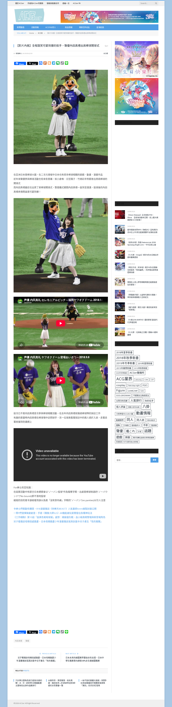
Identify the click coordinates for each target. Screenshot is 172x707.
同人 (130, 419)
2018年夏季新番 (124, 352)
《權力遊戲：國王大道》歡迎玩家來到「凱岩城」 (142, 308)
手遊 (145, 425)
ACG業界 (124, 379)
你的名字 (149, 400)
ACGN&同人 (50, 27)
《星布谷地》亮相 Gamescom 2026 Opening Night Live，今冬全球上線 (141, 243)
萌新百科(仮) (84, 27)
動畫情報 (143, 413)
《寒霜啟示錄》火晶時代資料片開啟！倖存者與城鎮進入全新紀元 (142, 295)
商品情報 (68, 27)
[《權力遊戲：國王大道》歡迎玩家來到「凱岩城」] (120, 306)
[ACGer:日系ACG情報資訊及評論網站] (29, 15)
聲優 (27, 641)
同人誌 (140, 420)
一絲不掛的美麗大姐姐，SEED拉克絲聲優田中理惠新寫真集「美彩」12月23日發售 (93, 683)
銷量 (127, 437)
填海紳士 (19, 53)
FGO (145, 385)
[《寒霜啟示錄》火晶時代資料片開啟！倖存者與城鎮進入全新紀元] (120, 294)
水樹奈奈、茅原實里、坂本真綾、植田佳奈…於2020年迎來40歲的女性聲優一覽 (61, 683)
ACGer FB (76, 3)
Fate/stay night (134, 385)
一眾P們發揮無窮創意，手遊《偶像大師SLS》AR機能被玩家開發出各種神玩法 (53, 513)
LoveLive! (132, 390)
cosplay (120, 385)
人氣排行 (136, 400)
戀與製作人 (136, 425)
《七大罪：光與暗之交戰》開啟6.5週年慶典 (142, 333)
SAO (142, 391)
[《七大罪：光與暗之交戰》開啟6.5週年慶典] (120, 331)
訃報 (139, 432)
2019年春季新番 (123, 368)
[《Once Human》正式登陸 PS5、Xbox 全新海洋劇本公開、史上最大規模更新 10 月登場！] (120, 214)
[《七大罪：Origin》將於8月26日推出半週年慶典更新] (120, 254)
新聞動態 (20, 27)
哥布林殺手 (151, 420)
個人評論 (120, 406)
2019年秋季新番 (140, 368)
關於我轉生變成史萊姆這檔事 (143, 437)
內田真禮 (18, 641)
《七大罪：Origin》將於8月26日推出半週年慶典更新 (142, 256)
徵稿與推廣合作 (53, 3)
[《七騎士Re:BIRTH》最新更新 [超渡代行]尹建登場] (120, 319)
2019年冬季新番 (125, 363)
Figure (120, 390)
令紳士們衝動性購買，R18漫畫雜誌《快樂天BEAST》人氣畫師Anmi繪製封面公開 (55, 508)
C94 (146, 379)
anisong (138, 380)
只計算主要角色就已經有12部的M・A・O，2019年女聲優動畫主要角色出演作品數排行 (28, 683)
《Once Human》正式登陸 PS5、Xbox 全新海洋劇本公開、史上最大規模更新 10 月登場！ (142, 217)
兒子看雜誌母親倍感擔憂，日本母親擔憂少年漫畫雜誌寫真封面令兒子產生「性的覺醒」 (58, 521)
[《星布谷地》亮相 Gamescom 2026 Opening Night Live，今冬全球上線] (120, 241)
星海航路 (100, 27)
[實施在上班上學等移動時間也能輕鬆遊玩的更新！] (120, 281)
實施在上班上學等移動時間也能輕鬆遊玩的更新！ (142, 283)
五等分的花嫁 (121, 401)
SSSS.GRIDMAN (123, 395)
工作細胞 (126, 425)
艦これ (130, 431)
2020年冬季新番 (121, 373)
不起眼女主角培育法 (141, 395)
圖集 (118, 425)
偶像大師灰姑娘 (133, 407)
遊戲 (119, 437)
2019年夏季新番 (145, 363)
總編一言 (65, 3)
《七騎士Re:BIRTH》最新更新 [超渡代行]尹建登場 (142, 320)
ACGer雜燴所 (137, 372)
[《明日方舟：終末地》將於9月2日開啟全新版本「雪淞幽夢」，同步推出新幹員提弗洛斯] (120, 267)
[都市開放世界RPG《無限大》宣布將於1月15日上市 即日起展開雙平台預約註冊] (120, 229)
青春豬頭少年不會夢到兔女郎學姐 (127, 442)
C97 (152, 379)
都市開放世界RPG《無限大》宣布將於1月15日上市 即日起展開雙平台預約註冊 (142, 230)
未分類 (105, 53)
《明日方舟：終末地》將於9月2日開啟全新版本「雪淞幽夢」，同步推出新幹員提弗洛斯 (142, 269)
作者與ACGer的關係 (35, 3)
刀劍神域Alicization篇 (124, 414)
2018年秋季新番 (127, 358)
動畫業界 (120, 420)
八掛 (146, 406)
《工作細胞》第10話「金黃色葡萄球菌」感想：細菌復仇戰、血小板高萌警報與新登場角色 (59, 517)
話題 (147, 430)
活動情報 (35, 27)
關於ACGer (19, 3)
